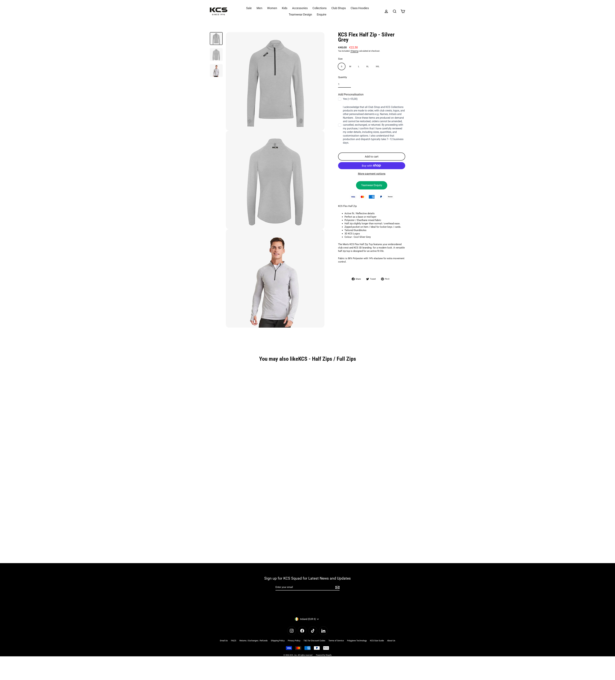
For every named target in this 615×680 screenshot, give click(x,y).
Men (259, 8)
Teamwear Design (300, 14)
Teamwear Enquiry (371, 185)
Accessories (300, 8)
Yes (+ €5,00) (350, 98)
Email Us (224, 640)
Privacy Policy (294, 640)
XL (367, 66)
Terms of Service (336, 640)
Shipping (354, 51)
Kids (284, 8)
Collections (319, 8)
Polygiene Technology (357, 640)
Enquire (321, 14)
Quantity (342, 77)
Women (272, 8)
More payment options (371, 173)
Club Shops (338, 8)
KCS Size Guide (377, 640)
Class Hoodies (360, 8)
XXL (377, 66)
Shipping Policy (278, 640)
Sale (249, 8)
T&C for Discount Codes (314, 640)
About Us (391, 640)
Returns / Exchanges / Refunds (253, 640)
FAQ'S (233, 640)
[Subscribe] (337, 587)
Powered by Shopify (324, 655)
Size (340, 58)
